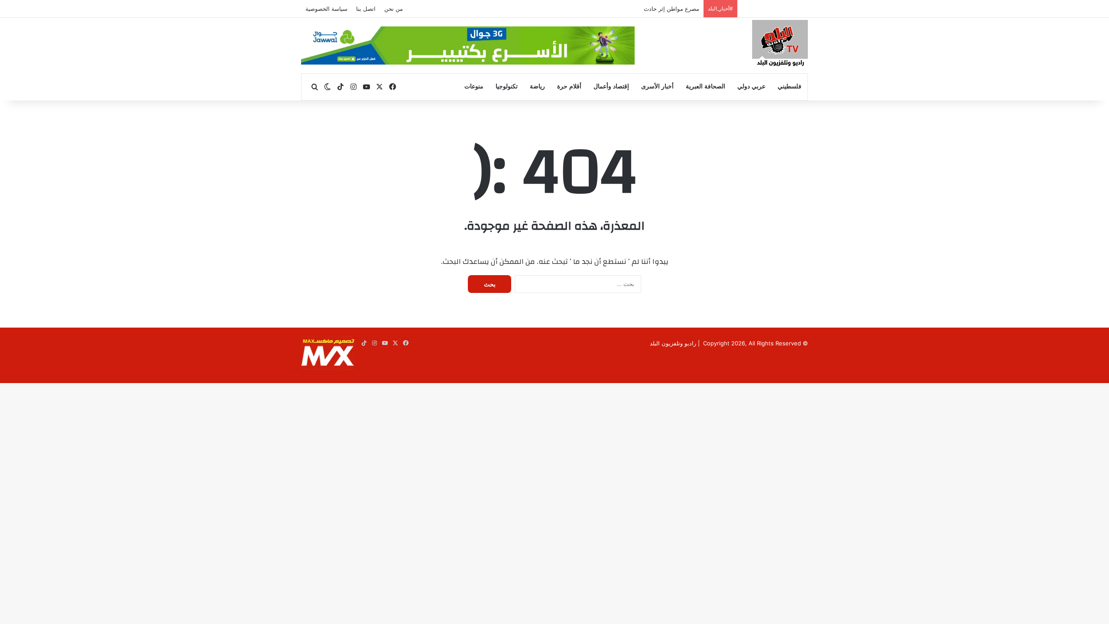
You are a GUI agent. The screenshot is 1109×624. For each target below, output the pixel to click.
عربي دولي (751, 86)
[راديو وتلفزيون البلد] (780, 44)
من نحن (393, 8)
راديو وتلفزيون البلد (673, 343)
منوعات (473, 86)
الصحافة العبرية (705, 86)
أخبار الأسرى (657, 86)
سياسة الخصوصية (326, 8)
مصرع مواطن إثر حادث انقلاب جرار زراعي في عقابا (637, 8)
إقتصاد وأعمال (611, 86)
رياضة (537, 86)
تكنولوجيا (507, 86)
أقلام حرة (569, 86)
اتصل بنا (366, 8)
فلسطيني (789, 86)
